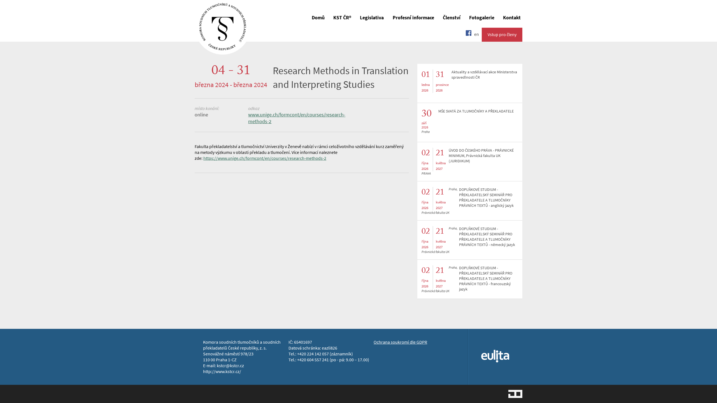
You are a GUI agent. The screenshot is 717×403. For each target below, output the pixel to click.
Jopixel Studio (515, 394)
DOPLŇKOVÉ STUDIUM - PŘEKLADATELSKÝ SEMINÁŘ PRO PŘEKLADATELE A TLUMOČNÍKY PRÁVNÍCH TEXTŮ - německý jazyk (487, 236)
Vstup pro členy (502, 35)
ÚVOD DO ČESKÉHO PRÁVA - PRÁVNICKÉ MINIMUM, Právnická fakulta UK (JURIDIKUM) (481, 156)
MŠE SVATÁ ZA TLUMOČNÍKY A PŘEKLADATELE (476, 111)
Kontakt (512, 17)
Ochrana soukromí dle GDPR (400, 342)
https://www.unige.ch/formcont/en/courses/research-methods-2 (264, 158)
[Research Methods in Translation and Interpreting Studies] (223, 50)
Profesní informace (413, 17)
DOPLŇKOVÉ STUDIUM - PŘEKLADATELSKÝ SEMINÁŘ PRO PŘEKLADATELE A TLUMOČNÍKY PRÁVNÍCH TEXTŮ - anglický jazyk (486, 197)
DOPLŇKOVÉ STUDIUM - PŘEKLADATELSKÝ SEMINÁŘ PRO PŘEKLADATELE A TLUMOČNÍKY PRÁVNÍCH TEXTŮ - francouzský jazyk (485, 278)
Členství (451, 17)
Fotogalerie (481, 17)
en (476, 34)
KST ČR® (342, 17)
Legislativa (372, 17)
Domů (318, 17)
